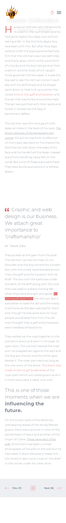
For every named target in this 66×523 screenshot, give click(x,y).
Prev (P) (16, 488)
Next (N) (49, 488)
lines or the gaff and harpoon (34, 94)
